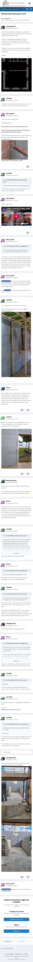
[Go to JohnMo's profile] (3, 99)
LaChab (8, 417)
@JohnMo (7, 290)
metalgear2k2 (7, 18)
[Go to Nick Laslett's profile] (3, 114)
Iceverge (9, 697)
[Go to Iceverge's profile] (3, 698)
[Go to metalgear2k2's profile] (3, 27)
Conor (8, 387)
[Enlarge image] (16, 74)
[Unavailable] (14, 149)
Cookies (25, 954)
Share (8, 941)
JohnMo (9, 98)
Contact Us (18, 954)
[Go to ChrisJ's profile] (3, 502)
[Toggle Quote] (4, 180)
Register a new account (16, 919)
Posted (12, 28)
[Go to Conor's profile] (3, 388)
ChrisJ (8, 501)
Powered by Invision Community (16, 959)
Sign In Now (16, 931)
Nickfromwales (11, 480)
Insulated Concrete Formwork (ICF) (19, 20)
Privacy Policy (9, 954)
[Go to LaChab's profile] (3, 418)
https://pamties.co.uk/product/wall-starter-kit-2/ (14, 126)
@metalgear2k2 (6, 281)
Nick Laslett (10, 113)
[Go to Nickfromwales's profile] (3, 481)
